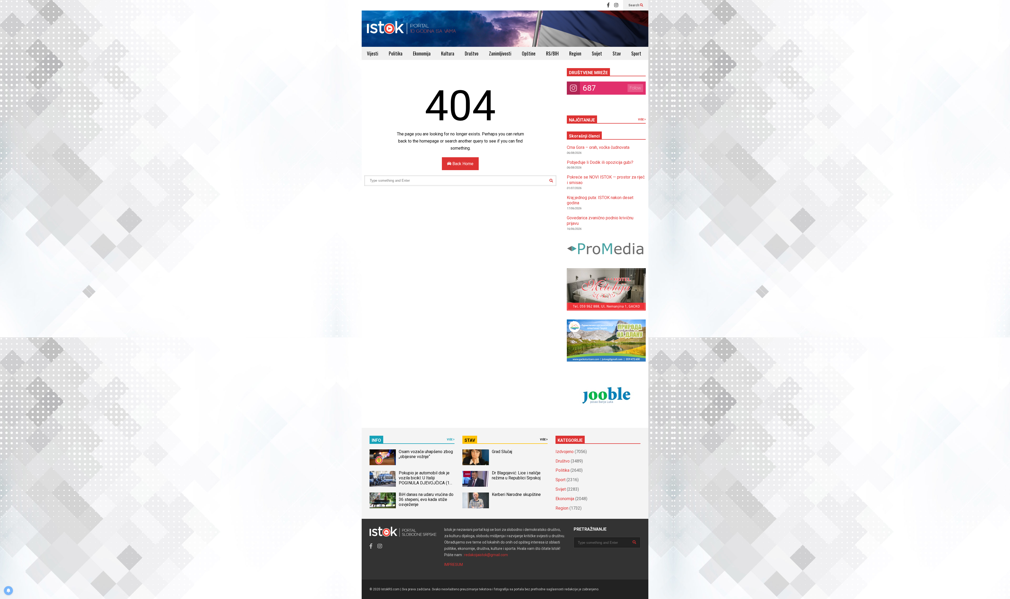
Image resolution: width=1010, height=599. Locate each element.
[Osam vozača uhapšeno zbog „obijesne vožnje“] (383, 457)
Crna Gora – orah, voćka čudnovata (598, 147)
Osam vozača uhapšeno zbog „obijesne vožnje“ (426, 454)
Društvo (471, 53)
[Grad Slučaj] (475, 457)
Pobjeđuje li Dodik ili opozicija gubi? (600, 162)
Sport (636, 53)
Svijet (597, 53)
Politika (395, 53)
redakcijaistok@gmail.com (486, 555)
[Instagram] (616, 5)
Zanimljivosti (500, 53)
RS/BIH (552, 53)
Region (575, 53)
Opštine (529, 53)
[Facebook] (608, 5)
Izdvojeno (565, 451)
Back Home (462, 163)
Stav (617, 53)
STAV (469, 440)
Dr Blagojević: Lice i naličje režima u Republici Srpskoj (517, 475)
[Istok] (411, 28)
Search (634, 5)
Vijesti (372, 53)
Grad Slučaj (502, 451)
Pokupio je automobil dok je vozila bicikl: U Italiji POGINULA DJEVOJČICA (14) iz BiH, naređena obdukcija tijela (426, 482)
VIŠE (641, 119)
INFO (376, 440)
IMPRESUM (453, 564)
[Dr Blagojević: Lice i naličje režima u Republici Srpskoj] (475, 479)
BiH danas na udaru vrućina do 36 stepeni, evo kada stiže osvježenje (426, 499)
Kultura (447, 53)
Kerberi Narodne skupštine (516, 494)
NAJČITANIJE (582, 120)
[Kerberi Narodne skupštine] (475, 500)
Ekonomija (422, 53)
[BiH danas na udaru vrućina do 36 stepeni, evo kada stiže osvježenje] (383, 500)
